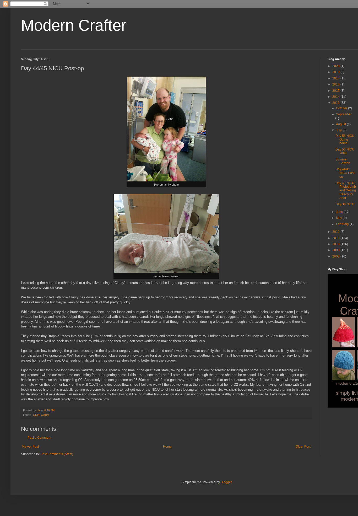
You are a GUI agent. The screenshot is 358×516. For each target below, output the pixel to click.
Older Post (303, 446)
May (339, 218)
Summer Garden (342, 161)
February (343, 224)
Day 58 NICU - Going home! (345, 139)
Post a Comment (39, 437)
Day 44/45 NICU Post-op (345, 173)
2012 (336, 232)
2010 (336, 244)
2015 (336, 91)
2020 (336, 66)
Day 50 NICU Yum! (344, 151)
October (342, 108)
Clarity (45, 414)
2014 (336, 97)
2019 (336, 72)
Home (167, 446)
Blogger (226, 482)
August (341, 124)
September (344, 114)
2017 (336, 78)
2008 (336, 256)
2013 (336, 103)
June (340, 212)
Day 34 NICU (344, 204)
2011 (336, 238)
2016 (336, 84)
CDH (36, 414)
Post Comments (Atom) (56, 454)
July (339, 130)
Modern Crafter (73, 25)
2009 (336, 250)
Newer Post (30, 446)
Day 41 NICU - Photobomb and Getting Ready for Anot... (345, 190)
